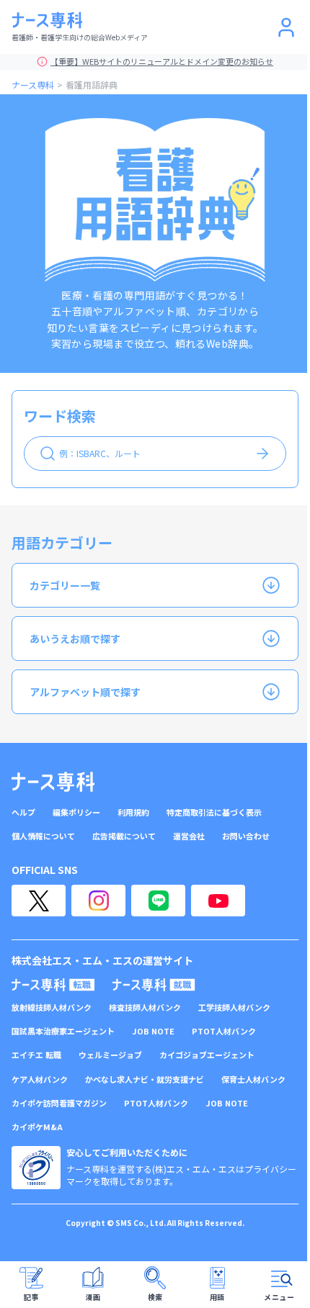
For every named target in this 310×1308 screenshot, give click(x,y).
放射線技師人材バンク (52, 1007)
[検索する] (262, 453)
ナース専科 (33, 84)
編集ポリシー (76, 812)
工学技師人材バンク (234, 1007)
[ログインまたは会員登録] (286, 27)
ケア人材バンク (40, 1079)
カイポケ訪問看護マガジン (59, 1103)
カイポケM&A (37, 1127)
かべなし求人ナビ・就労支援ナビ (144, 1079)
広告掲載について (124, 836)
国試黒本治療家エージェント (63, 1031)
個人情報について (43, 836)
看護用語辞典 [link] (92, 84)
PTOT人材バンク (224, 1031)
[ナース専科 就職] (153, 984)
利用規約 (133, 812)
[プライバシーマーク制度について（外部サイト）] (36, 1167)
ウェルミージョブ (110, 1055)
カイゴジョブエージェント (206, 1055)
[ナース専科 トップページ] (53, 782)
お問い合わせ (246, 836)
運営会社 (189, 836)
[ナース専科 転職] (53, 984)
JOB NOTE (153, 1031)
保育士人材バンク (253, 1079)
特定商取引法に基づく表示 (214, 812)
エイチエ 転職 (36, 1055)
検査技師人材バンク (145, 1007)
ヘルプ (23, 812)
